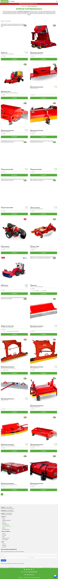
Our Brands (4, 545)
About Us (3, 543)
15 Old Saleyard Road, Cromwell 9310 (6, 514)
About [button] (2, 541)
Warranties (4, 535)
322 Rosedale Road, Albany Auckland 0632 (7, 508)
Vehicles (3, 521)
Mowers (3, 518)
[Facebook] (24, 569)
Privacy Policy (20, 577)
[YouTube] (29, 569)
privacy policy (17, 563)
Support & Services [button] (5, 531)
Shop (25, 6)
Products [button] (3, 516)
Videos (3, 536)
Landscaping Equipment (6, 520)
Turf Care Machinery (5, 524)
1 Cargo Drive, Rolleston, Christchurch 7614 (7, 511)
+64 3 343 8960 (10, 510)
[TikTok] (34, 569)
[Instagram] (27, 569)
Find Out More (14, 59)
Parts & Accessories (5, 529)
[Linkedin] (31, 569)
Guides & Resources (5, 538)
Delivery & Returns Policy (35, 577)
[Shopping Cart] (56, 1)
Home (23, 6)
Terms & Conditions (27, 577)
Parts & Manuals (5, 539)
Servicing (3, 533)
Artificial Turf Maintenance (6, 526)
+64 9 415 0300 (9, 507)
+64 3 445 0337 (9, 513)
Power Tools (4, 523)
